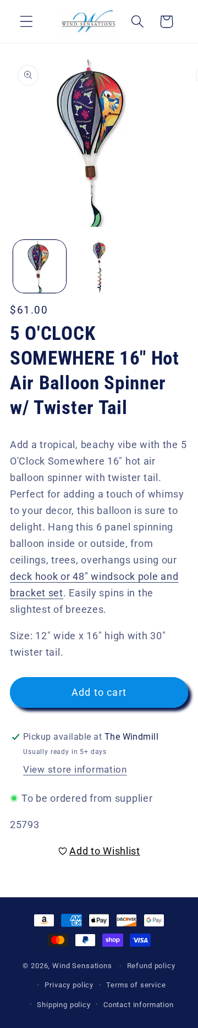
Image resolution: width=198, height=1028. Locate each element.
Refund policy (151, 966)
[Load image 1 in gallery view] (39, 266)
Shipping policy (64, 1005)
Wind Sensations (82, 966)
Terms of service (136, 985)
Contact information (138, 1005)
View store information (75, 769)
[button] (26, 21)
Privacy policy (69, 985)
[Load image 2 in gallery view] (99, 266)
